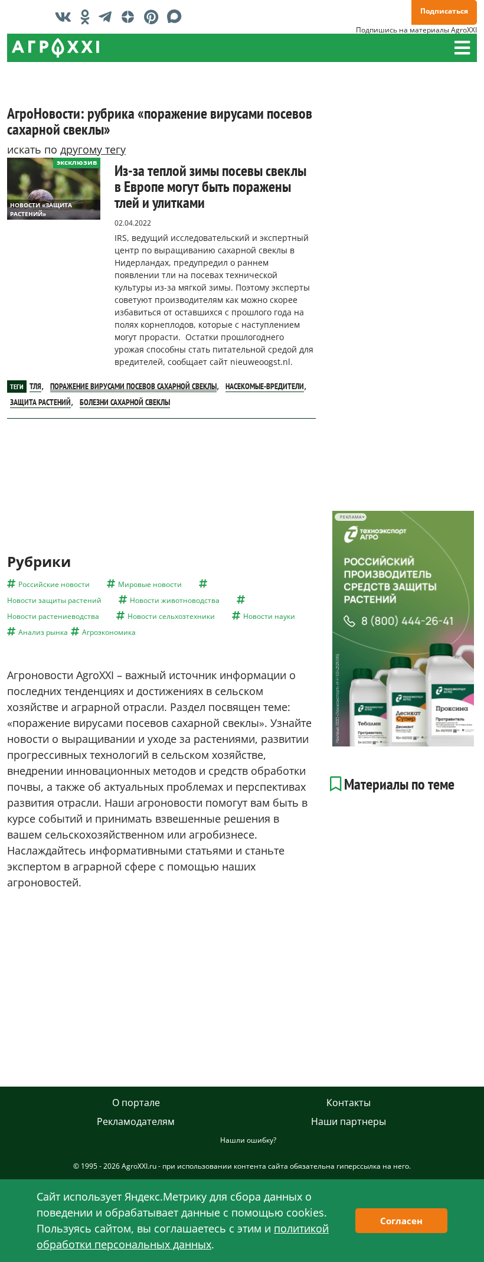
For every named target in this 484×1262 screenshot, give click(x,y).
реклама (351, 517)
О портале (136, 1102)
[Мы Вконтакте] (66, 16)
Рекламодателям (136, 1121)
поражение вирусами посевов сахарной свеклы (133, 386)
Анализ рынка (43, 632)
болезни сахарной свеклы (125, 402)
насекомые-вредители (264, 386)
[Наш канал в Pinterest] (154, 16)
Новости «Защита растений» (41, 209)
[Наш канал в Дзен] (130, 16)
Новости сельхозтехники (171, 616)
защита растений (40, 402)
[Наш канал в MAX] (177, 16)
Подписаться (444, 11)
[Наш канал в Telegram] (108, 16)
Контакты (348, 1102)
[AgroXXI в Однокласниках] (88, 16)
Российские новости (54, 584)
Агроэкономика (109, 632)
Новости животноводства (175, 600)
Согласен (401, 1221)
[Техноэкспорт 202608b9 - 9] (403, 628)
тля (35, 386)
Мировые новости (150, 584)
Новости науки (269, 616)
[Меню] (462, 48)
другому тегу (93, 149)
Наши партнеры (348, 1121)
